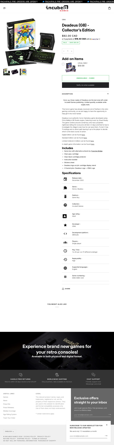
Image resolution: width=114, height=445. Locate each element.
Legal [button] (38, 393)
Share (67, 289)
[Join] (105, 436)
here (83, 135)
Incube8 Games (11, 436)
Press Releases (8, 407)
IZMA (64, 19)
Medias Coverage (9, 411)
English (8, 431)
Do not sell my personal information (20, 441)
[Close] (108, 425)
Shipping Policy (24, 438)
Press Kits (6, 404)
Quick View (71, 73)
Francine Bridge (96, 151)
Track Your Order (9, 418)
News (5, 400)
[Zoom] (7, 63)
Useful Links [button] (8, 393)
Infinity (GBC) (82, 63)
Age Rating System (10, 414)
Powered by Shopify (47, 441)
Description (67, 94)
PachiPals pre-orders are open (18, 1)
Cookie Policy (30, 436)
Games (5, 397)
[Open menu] (6, 8)
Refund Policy (9, 438)
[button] (81, 39)
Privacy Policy (44, 436)
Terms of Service (39, 438)
